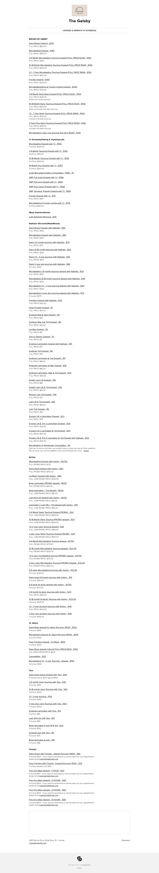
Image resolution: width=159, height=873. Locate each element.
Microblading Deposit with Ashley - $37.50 (48, 461)
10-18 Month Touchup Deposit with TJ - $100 (49, 158)
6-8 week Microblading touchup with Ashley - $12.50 (53, 570)
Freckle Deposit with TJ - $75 (42, 196)
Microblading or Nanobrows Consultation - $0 (49, 445)
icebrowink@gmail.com (48, 759)
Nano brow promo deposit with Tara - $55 (48, 675)
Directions (126, 840)
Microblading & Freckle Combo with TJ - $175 (49, 203)
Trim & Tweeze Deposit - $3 (41, 337)
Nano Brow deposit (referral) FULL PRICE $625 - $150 (53, 649)
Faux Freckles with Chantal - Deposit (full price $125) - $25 (55, 763)
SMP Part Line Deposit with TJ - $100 (46, 182)
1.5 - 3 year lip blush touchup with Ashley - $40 (50, 606)
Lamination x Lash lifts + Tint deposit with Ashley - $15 (53, 505)
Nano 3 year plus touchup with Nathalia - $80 (49, 264)
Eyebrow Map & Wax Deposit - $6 (44, 315)
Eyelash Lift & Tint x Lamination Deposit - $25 (49, 423)
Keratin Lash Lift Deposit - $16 (42, 380)
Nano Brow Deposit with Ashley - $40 (46, 469)
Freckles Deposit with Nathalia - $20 (45, 300)
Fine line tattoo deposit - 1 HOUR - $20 (46, 771)
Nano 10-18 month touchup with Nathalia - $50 (50, 249)
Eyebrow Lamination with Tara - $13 (45, 711)
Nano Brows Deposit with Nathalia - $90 (47, 228)
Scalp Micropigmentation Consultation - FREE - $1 (51, 173)
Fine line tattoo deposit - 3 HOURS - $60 (47, 790)
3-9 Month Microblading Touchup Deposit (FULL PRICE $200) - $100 (60, 58)
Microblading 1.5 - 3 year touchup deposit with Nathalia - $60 (56, 286)
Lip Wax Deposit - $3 (38, 329)
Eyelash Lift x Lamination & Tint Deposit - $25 (49, 431)
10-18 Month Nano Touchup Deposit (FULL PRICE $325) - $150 (57, 104)
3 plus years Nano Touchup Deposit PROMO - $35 (52, 534)
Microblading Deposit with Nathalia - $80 (47, 235)
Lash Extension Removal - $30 (42, 217)
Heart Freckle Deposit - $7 (41, 307)
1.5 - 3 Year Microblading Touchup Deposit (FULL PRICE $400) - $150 (60, 72)
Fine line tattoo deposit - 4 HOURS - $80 (47, 800)
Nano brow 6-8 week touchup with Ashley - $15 (50, 577)
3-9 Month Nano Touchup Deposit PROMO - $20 (51, 512)
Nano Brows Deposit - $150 (41, 43)
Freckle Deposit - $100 (39, 79)
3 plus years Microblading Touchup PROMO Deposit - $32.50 (57, 563)
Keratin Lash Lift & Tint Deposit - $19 (45, 387)
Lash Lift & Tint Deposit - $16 (42, 402)
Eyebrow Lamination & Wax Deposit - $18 (47, 365)
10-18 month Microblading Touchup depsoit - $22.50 (52, 548)
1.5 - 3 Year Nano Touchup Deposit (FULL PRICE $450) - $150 (57, 113)
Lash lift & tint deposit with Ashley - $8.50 (48, 498)
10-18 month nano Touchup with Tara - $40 (48, 689)
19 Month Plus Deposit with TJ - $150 (46, 165)
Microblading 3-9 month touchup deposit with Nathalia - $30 (56, 271)
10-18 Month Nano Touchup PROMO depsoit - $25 (52, 519)
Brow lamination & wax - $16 (42, 740)
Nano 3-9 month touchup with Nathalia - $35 (49, 242)
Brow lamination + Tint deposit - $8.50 (46, 490)
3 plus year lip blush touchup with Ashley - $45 (50, 614)
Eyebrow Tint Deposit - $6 (41, 351)
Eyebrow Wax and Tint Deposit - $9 (45, 322)
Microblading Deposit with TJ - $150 (45, 144)
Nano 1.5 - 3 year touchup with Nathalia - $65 (49, 257)
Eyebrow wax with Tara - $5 (41, 733)
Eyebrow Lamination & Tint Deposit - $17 (47, 358)
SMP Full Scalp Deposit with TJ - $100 (46, 177)
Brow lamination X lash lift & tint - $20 (46, 725)
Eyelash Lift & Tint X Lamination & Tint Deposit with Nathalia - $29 (59, 438)
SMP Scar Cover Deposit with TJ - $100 (47, 187)
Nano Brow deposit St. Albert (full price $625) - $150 (53, 627)
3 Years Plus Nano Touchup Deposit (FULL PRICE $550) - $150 (57, 123)
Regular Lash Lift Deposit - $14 (42, 394)
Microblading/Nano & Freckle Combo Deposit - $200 (53, 87)
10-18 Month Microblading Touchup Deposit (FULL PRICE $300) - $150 (60, 65)
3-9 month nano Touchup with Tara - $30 (47, 682)
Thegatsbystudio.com (37, 843)
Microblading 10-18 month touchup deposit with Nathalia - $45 (57, 278)
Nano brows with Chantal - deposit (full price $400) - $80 (54, 754)
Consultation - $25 (37, 656)
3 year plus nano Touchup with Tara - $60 (48, 704)
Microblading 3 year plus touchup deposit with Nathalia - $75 (56, 293)
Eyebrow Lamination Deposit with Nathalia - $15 (50, 344)
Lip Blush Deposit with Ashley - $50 (45, 476)
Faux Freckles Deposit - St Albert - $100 (47, 642)
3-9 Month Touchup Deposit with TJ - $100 (48, 151)
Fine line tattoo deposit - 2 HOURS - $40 (47, 780)
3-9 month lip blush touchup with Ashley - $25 (50, 592)
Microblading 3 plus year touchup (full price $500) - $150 (55, 133)
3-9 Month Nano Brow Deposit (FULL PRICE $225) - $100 (55, 94)
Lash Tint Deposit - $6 (39, 409)
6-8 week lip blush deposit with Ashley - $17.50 (50, 585)
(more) (86, 451)
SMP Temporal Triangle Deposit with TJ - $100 (50, 191)
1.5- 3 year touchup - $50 (40, 696)
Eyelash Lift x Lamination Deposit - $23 (46, 416)
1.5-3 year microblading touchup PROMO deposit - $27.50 (55, 556)
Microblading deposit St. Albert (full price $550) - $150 (53, 635)
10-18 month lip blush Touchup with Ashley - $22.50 (52, 599)
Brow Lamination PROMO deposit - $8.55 (48, 483)
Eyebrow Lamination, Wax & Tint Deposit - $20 (50, 373)
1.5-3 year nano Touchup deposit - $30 (46, 527)
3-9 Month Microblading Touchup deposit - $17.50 (51, 541)
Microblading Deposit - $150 (42, 51)
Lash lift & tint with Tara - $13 (42, 718)
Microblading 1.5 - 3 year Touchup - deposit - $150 (51, 661)
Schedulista (86, 865)
